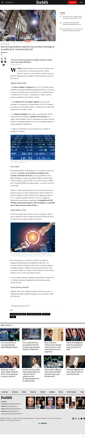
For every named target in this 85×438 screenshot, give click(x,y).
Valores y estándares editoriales (26, 418)
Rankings (52, 392)
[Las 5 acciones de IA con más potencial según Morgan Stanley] (9, 334)
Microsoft (43, 114)
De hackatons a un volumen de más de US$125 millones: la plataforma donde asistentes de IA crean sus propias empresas (73, 30)
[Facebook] (2, 61)
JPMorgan (40, 178)
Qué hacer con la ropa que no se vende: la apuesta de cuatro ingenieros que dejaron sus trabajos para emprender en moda (73, 17)
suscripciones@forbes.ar (13, 411)
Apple (19, 291)
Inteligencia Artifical (34, 314)
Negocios (33, 392)
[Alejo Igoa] (50, 403)
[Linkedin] (4, 65)
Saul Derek (4, 52)
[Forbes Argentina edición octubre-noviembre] (70, 403)
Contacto (15, 418)
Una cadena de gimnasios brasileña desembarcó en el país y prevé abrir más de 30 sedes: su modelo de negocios (73, 23)
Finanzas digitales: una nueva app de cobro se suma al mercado (75, 372)
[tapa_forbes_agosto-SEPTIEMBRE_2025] (80, 403)
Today (82, 392)
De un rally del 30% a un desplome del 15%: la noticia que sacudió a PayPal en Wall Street (31, 346)
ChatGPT (36, 260)
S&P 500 (31, 195)
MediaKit (2, 418)
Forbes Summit (71, 392)
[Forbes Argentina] (42, 2)
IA (40, 92)
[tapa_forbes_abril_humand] (40, 403)
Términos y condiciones (40, 418)
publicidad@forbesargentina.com (13, 403)
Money (24, 392)
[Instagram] (78, 418)
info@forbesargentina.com (11, 406)
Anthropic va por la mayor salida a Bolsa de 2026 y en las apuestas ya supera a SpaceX (9, 373)
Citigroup (40, 190)
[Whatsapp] (2, 58)
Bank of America (36, 198)
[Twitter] (5, 58)
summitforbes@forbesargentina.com (13, 408)
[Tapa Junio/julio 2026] (30, 403)
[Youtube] (81, 418)
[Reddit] (5, 61)
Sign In (81, 2)
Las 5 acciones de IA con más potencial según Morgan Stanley (9, 345)
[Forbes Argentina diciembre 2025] (60, 403)
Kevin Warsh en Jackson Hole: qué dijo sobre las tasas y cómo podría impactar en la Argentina (53, 347)
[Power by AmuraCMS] (42, 423)
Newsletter (8, 418)
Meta (22, 291)
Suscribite (72, 2)
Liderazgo (15, 392)
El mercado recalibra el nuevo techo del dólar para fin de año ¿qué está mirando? (53, 373)
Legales (50, 418)
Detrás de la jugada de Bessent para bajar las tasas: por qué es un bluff (74, 346)
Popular (62, 12)
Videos (61, 392)
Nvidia (50, 114)
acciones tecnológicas (44, 68)
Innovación (4, 392)
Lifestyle (42, 392)
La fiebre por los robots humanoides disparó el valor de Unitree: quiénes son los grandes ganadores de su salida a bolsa (31, 375)
